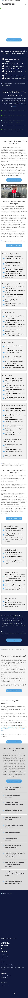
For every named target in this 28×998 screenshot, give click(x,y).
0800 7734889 (9, 4)
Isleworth (25, 727)
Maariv (24, 105)
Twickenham (4, 727)
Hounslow (18, 724)
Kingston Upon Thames (12, 727)
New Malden (4, 728)
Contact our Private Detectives (14, 39)
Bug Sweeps (4, 982)
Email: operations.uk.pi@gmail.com (9, 964)
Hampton (20, 727)
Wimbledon (9, 728)
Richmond (3, 724)
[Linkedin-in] (14, 994)
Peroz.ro (15, 106)
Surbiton (9, 724)
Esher (22, 724)
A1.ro (21, 105)
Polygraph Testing (5, 985)
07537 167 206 (4, 951)
